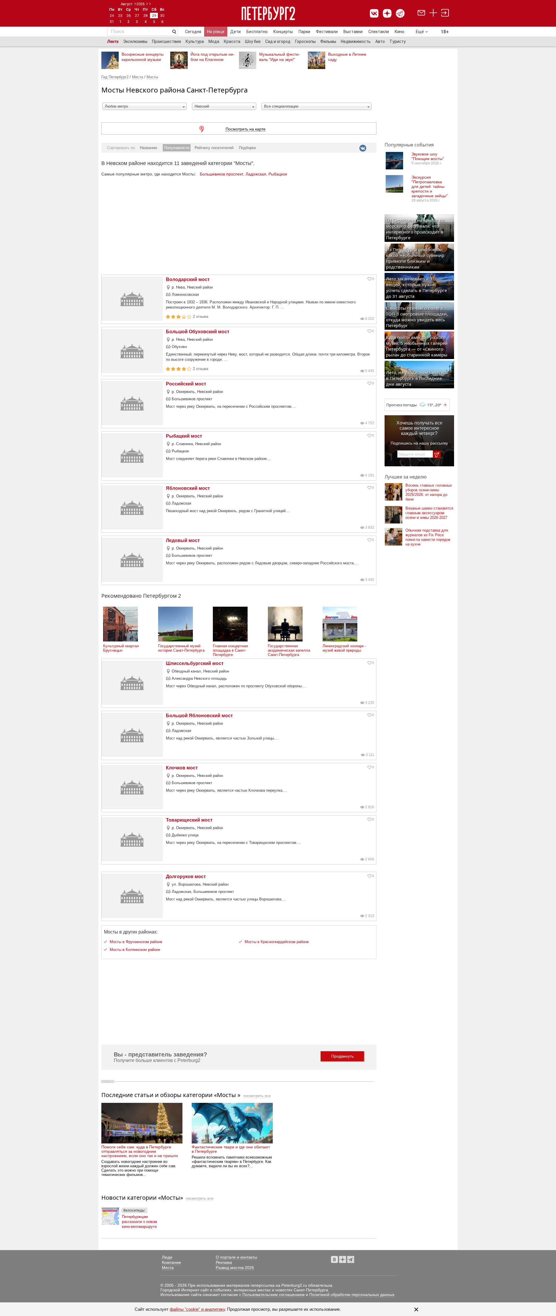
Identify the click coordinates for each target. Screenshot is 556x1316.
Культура (195, 41)
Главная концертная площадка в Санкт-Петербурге (230, 650)
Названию (148, 148)
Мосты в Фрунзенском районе (136, 942)
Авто (380, 41)
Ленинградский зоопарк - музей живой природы (344, 648)
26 (129, 15)
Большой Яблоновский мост (199, 715)
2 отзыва (200, 316)
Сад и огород (277, 41)
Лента (112, 41)
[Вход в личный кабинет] (445, 13)
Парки (304, 31)
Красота (232, 41)
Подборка (247, 148)
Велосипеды (134, 1210)
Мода (214, 41)
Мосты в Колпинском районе (135, 949)
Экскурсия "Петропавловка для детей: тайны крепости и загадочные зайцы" (429, 186)
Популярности (176, 148)
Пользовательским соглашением (273, 1294)
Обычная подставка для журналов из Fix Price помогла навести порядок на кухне (427, 537)
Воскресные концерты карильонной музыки (143, 57)
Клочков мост (182, 767)
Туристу (397, 41)
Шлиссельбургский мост (195, 663)
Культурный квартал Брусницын (121, 648)
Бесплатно (257, 31)
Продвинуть (342, 1056)
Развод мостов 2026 (235, 1267)
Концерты (283, 31)
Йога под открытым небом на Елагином (213, 57)
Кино (399, 31)
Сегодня (193, 31)
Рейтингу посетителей (214, 148)
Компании (171, 1262)
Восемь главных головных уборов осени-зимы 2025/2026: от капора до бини (428, 492)
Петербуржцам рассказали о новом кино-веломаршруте (139, 1220)
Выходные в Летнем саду (347, 57)
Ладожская (256, 174)
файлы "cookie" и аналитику (197, 1309)
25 (120, 15)
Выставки (353, 31)
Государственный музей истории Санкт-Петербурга (181, 648)
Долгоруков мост (186, 876)
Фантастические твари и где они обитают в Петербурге (231, 1149)
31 (112, 21)
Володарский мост (188, 279)
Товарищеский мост (189, 819)
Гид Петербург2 (115, 77)
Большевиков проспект (221, 174)
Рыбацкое (277, 174)
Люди (167, 1257)
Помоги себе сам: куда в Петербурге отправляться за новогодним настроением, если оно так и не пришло (139, 1151)
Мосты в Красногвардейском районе (277, 942)
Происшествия (166, 41)
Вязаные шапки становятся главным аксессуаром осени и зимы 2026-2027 (429, 513)
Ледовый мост (183, 540)
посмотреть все (257, 1096)
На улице (215, 31)
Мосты (152, 77)
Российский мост (186, 383)
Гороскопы (305, 41)
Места (137, 77)
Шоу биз (253, 41)
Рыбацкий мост (184, 436)
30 (162, 15)
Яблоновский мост (188, 488)
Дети (235, 31)
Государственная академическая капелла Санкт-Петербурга (289, 650)
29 (154, 15)
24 (112, 15)
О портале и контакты (236, 1257)
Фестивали (327, 31)
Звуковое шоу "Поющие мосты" (427, 156)
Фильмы (328, 41)
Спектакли (378, 31)
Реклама (224, 1262)
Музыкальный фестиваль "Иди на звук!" (279, 57)
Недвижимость (356, 41)
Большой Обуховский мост (197, 331)
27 (137, 15)
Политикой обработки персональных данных (351, 1294)
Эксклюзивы (135, 41)
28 (145, 15)
